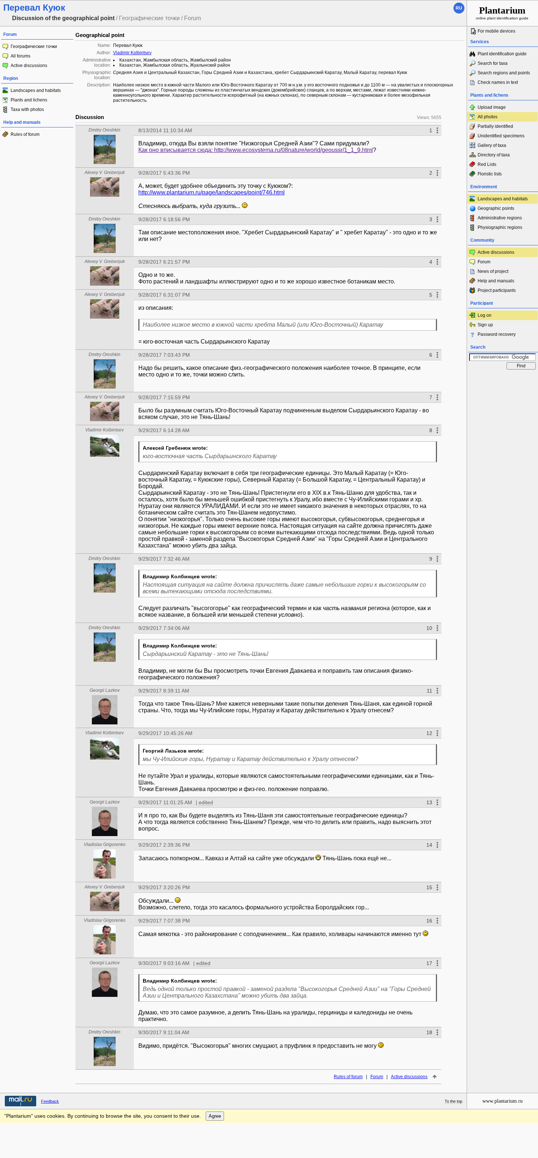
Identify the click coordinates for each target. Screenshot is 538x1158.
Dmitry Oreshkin (104, 130)
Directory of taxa (494, 154)
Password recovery (497, 334)
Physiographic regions (500, 227)
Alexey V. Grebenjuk (105, 172)
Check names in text (498, 82)
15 (429, 887)
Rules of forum (25, 134)
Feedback (50, 1101)
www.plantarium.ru (502, 1101)
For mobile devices (496, 31)
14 (429, 845)
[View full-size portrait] (105, 162)
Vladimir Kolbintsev (132, 52)
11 (429, 691)
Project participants (497, 290)
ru (459, 8)
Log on (485, 315)
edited (206, 802)
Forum (376, 1076)
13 (429, 802)
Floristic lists (490, 174)
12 (429, 733)
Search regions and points (504, 72)
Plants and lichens (29, 100)
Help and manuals (496, 280)
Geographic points (496, 208)
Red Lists (487, 164)
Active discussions (29, 65)
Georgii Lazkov (105, 690)
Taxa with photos (27, 109)
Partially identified (495, 126)
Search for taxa (493, 63)
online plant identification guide (502, 12)
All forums (20, 56)
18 (429, 1032)
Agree (215, 1116)
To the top (453, 1101)
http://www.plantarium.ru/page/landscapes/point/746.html (211, 192)
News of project (493, 271)
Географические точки (34, 46)
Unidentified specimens (501, 135)
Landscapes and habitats (36, 90)
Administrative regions (500, 217)
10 (429, 628)
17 (429, 963)
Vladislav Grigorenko (105, 844)
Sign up (485, 324)
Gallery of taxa (492, 145)
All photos (487, 116)
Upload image (492, 107)
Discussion (89, 117)
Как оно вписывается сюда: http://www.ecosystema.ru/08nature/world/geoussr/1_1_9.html (255, 150)
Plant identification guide (502, 53)
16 (429, 921)
